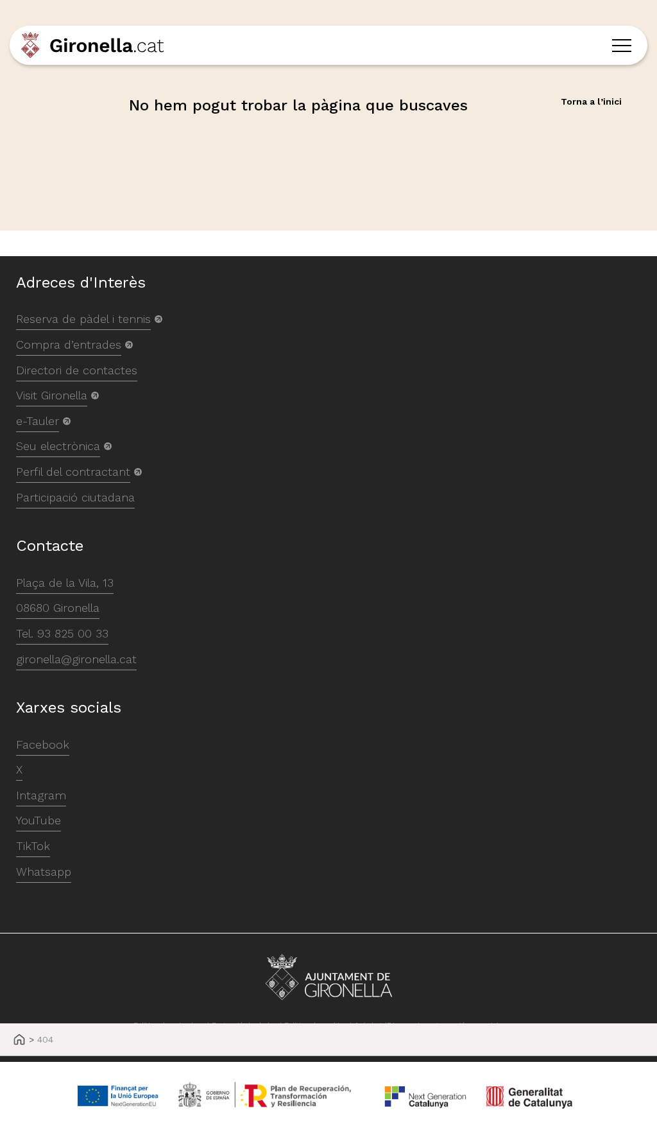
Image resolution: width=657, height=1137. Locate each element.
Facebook (42, 744)
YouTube (38, 820)
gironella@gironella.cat (76, 659)
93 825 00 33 (72, 633)
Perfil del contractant (73, 471)
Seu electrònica (58, 446)
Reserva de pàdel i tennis (83, 318)
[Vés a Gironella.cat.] (19, 1040)
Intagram (41, 795)
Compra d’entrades (68, 344)
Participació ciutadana (75, 497)
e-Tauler (37, 421)
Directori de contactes (76, 370)
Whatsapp (43, 871)
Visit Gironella (51, 395)
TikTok (33, 846)
